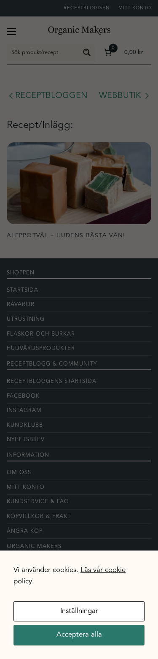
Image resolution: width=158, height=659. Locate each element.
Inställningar (79, 611)
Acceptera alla (79, 634)
